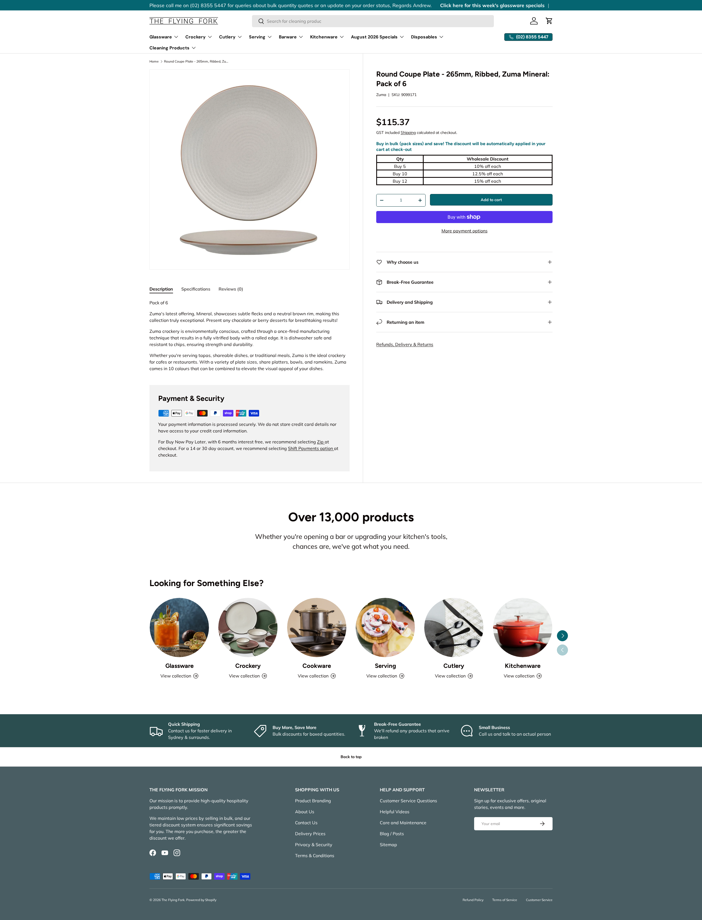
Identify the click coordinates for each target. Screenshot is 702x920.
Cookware (316, 665)
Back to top (351, 756)
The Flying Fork (173, 900)
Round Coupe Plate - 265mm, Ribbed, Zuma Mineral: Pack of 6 (197, 61)
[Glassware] (179, 627)
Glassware (160, 37)
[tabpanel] (249, 335)
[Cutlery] (453, 627)
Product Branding (313, 800)
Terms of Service (504, 900)
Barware (288, 37)
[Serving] (385, 627)
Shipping (408, 132)
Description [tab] (161, 289)
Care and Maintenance (403, 822)
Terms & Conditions (314, 855)
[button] (549, 21)
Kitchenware (324, 37)
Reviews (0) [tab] (231, 289)
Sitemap (388, 844)
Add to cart (491, 199)
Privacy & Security (313, 844)
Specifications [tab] (195, 289)
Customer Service (539, 900)
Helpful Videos (394, 811)
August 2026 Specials (374, 37)
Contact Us (306, 822)
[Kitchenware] (522, 627)
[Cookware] (316, 627)
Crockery (195, 37)
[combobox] (373, 21)
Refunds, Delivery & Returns (404, 344)
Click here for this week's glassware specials (492, 5)
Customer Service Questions (408, 800)
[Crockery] (248, 627)
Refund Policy (473, 900)
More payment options (464, 230)
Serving (257, 37)
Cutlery (227, 37)
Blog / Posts (392, 833)
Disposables (424, 37)
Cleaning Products (169, 48)
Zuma (381, 94)
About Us (304, 811)
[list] (249, 169)
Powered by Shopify (201, 900)
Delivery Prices (310, 833)
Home (154, 61)
